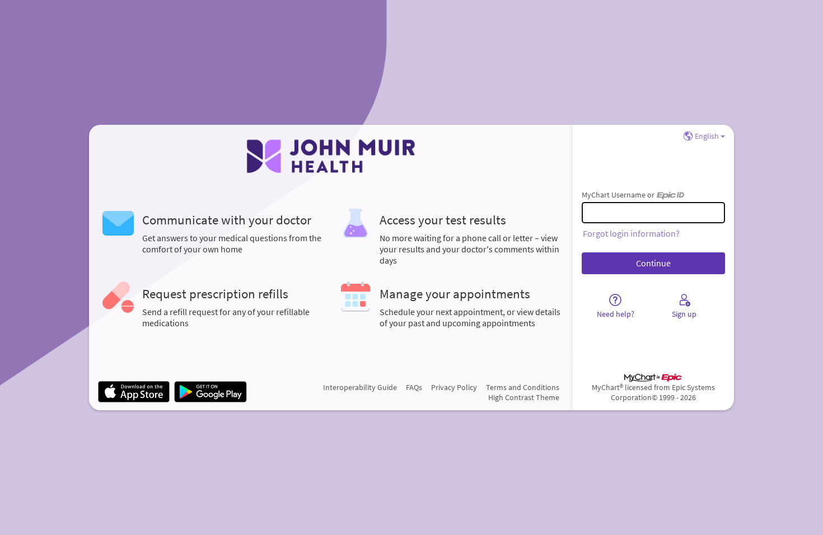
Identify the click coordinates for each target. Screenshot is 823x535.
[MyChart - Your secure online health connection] (330, 156)
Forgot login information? (631, 233)
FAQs (414, 387)
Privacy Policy (454, 387)
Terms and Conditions (522, 387)
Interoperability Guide (360, 387)
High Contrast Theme (523, 397)
